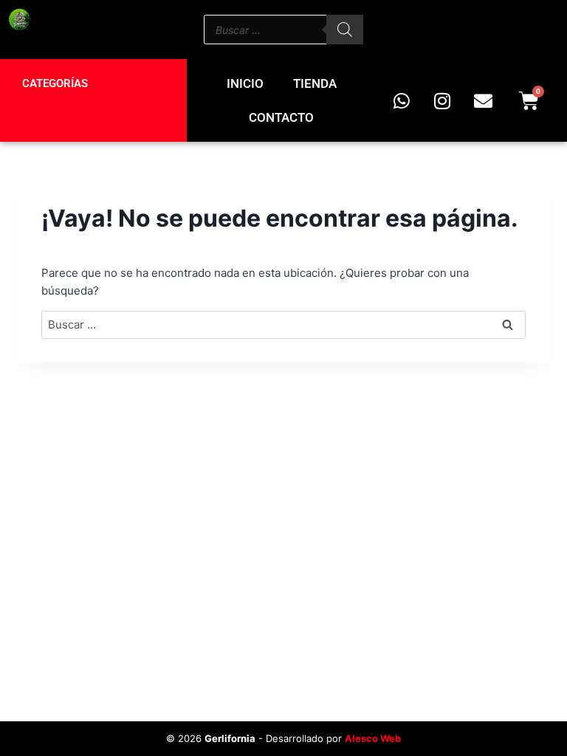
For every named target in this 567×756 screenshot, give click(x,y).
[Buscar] (344, 29)
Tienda (315, 83)
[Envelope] (482, 100)
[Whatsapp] (401, 100)
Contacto (281, 117)
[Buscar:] (283, 324)
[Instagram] (442, 100)
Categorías (55, 83)
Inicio (245, 83)
